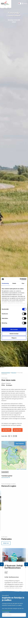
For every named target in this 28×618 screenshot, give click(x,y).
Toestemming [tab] (5, 283)
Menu (25, 3)
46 (5, 453)
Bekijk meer (6, 543)
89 (23, 459)
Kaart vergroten (20, 443)
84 (13, 463)
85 (8, 464)
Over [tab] (23, 283)
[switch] (24, 314)
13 (6, 458)
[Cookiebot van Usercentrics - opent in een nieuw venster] (20, 279)
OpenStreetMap (23, 469)
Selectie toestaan (14, 333)
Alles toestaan (14, 329)
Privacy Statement (6, 610)
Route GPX (18, 430)
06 (16, 452)
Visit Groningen (4, 477)
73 (13, 448)
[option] (14, 567)
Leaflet (18, 469)
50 (7, 463)
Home (5, 3)
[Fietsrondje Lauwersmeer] (16, 450)
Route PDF (7, 430)
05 (14, 448)
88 (22, 462)
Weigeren (14, 338)
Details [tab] (14, 283)
